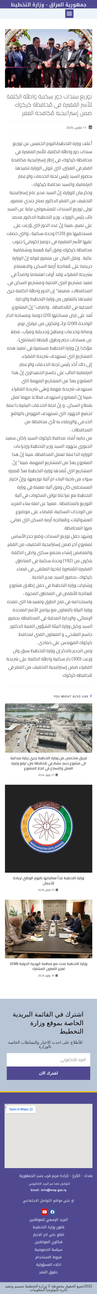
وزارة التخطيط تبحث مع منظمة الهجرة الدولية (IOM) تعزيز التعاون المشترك (48, 966)
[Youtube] (44, 1212)
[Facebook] (52, 1212)
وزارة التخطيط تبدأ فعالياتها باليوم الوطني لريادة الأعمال (48, 880)
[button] (69, 13)
